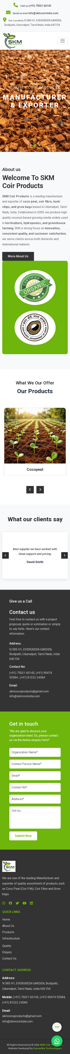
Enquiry (7, 952)
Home (6, 919)
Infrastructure (11, 938)
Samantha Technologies (47, 1048)
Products (8, 932)
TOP (57, 1027)
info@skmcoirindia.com (43, 13)
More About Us (18, 256)
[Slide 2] (35, 145)
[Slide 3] (39, 145)
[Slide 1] (30, 145)
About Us (8, 926)
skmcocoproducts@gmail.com (29, 691)
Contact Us (9, 958)
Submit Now (23, 836)
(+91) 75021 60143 (40, 5)
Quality (6, 946)
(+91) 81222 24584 (32, 677)
